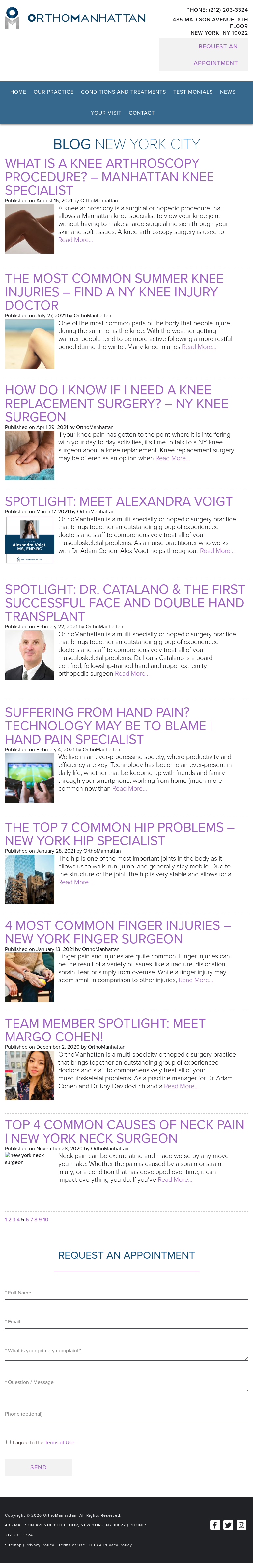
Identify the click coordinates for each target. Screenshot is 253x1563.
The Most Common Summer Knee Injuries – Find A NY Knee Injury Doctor (114, 291)
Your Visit (106, 113)
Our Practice (54, 92)
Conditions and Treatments (123, 92)
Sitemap (13, 1545)
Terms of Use (59, 1442)
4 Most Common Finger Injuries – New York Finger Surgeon (118, 932)
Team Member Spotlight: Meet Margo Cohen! (105, 1030)
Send (38, 1467)
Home (18, 92)
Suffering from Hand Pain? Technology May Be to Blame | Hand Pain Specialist (108, 725)
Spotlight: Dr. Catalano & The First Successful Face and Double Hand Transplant (125, 603)
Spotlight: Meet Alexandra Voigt (119, 501)
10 (45, 1219)
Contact (142, 113)
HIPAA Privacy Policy (110, 1545)
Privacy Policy (40, 1545)
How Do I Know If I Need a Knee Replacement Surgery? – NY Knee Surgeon (117, 403)
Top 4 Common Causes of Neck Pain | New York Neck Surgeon (124, 1131)
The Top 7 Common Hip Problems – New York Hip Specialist (120, 834)
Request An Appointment (216, 55)
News (228, 92)
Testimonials (193, 92)
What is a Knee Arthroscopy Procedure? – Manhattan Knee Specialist (109, 177)
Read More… (75, 240)
